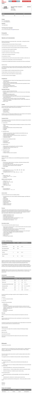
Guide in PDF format (26, 1)
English (14, 1)
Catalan (10, 1)
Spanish (18, 1)
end (13, 29)
